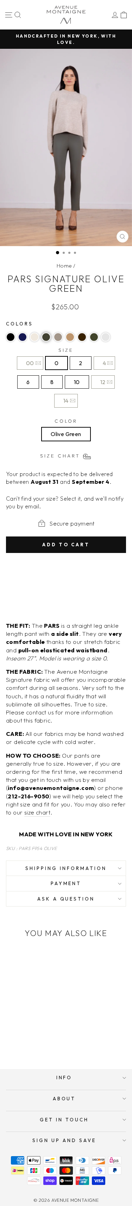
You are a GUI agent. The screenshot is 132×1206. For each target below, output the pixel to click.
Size (66, 350)
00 (30, 363)
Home (64, 265)
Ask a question (66, 899)
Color (66, 421)
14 (66, 400)
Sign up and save (64, 1140)
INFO (64, 1077)
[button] (10, 337)
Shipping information (66, 868)
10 (77, 381)
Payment (66, 883)
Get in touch (64, 1119)
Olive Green (66, 433)
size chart (37, 812)
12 (103, 381)
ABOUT (64, 1098)
